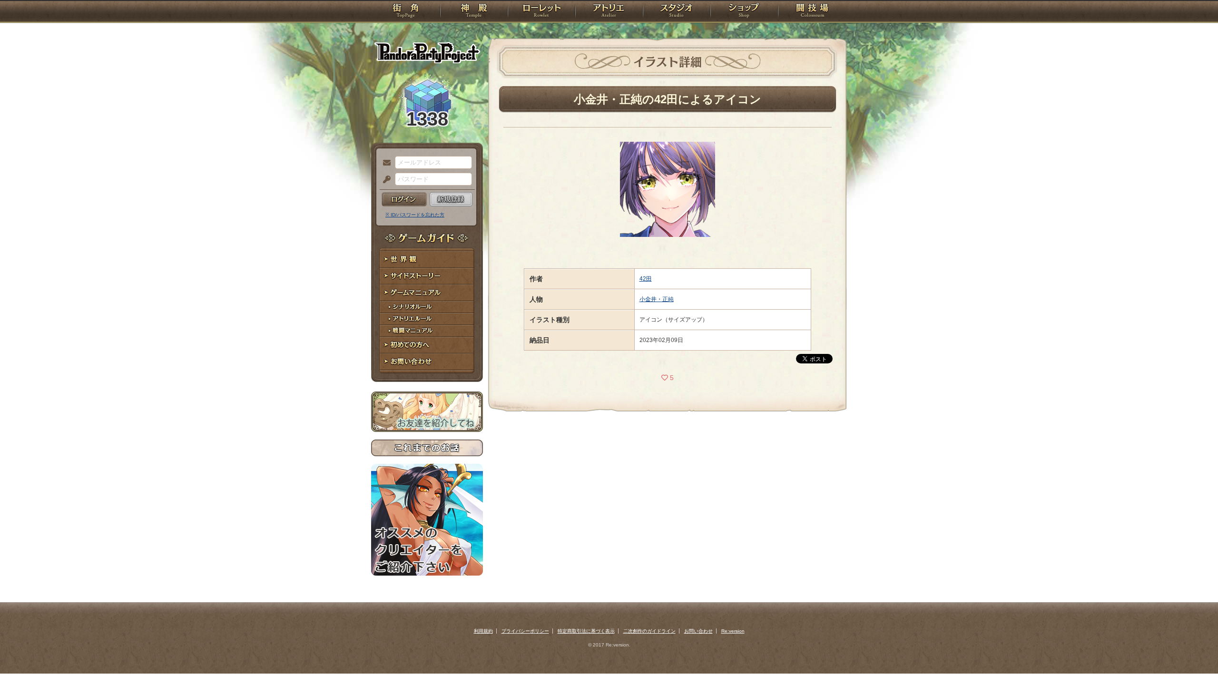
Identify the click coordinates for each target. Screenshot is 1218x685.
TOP (405, 12)
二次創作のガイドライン (649, 631)
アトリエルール (427, 319)
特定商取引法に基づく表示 (586, 631)
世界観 (427, 259)
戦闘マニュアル (427, 331)
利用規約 (483, 631)
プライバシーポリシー (525, 631)
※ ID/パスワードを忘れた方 (414, 214)
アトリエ (609, 12)
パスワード (384, 180)
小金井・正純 (656, 299)
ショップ (744, 12)
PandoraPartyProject (427, 52)
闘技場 (812, 12)
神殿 (474, 12)
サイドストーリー (427, 276)
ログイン (404, 199)
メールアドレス (384, 163)
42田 (645, 278)
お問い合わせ (427, 361)
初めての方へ (427, 345)
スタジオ (676, 12)
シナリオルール (427, 307)
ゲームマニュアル (427, 292)
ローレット (541, 12)
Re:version (733, 631)
